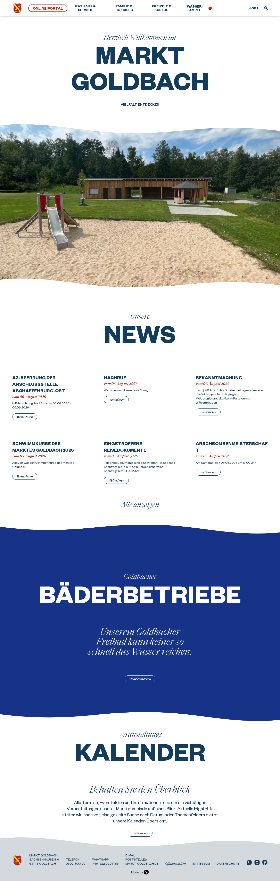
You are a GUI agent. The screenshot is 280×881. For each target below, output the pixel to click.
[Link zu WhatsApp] (249, 862)
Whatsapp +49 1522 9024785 (105, 861)
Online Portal (48, 8)
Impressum (201, 863)
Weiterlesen (25, 417)
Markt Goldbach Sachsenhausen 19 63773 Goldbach (44, 859)
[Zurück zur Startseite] (17, 8)
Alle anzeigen (140, 504)
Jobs (253, 8)
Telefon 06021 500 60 (75, 861)
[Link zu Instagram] (257, 862)
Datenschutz (228, 863)
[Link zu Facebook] (265, 862)
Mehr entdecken (140, 679)
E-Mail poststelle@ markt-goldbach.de (141, 859)
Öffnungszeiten (175, 863)
